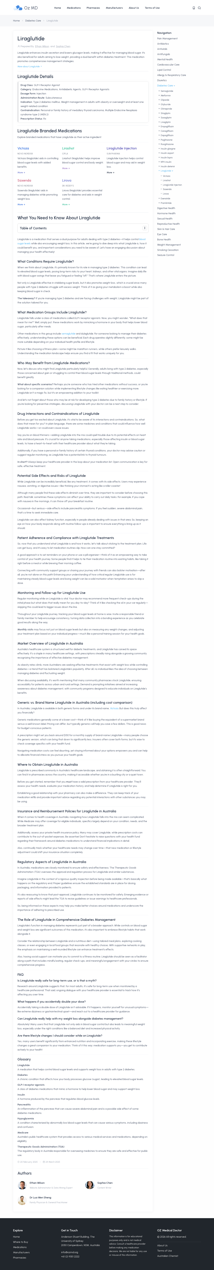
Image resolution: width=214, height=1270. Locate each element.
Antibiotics (163, 43)
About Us (134, 7)
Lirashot (68, 148)
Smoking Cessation (168, 250)
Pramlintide (165, 203)
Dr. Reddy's (68, 186)
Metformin (165, 95)
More (20, 172)
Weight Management (169, 244)
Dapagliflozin (166, 135)
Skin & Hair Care (166, 229)
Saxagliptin (165, 117)
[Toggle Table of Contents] (145, 228)
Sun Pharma (113, 154)
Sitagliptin (165, 113)
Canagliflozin (166, 131)
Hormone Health (166, 213)
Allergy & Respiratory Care (171, 75)
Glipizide (164, 100)
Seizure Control (165, 255)
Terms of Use (152, 7)
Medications (74, 7)
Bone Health (164, 239)
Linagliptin (165, 122)
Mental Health (165, 59)
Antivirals (162, 48)
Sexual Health (165, 218)
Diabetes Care (33, 20)
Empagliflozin (167, 126)
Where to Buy (20, 1242)
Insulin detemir (167, 166)
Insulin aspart (167, 153)
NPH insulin (165, 162)
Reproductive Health (168, 223)
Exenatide (165, 198)
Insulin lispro (166, 157)
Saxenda (24, 180)
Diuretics (162, 80)
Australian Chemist (167, 1255)
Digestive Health (166, 208)
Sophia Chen (105, 1182)
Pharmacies (93, 7)
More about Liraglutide (28, 66)
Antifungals (163, 54)
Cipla (65, 154)
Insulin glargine (167, 148)
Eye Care (162, 234)
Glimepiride (166, 108)
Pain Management (167, 38)
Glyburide (165, 104)
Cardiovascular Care (168, 64)
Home (57, 7)
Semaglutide (166, 91)
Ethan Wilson (37, 1182)
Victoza (23, 148)
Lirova (66, 180)
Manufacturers (114, 7)
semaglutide (68, 333)
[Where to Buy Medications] (193, 8)
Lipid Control (164, 69)
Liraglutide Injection (122, 148)
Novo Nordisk (25, 154)
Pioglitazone (166, 140)
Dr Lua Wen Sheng (40, 1197)
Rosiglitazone (167, 144)
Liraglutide (165, 170)
